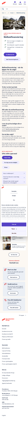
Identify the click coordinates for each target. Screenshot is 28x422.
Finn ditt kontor (14, 307)
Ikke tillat (14, 233)
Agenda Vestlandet (7, 383)
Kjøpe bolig (7, 157)
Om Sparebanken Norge (8, 372)
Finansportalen (6, 358)
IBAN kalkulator (6, 348)
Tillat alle (14, 224)
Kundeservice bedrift (7, 334)
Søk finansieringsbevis (12, 59)
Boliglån (12, 12)
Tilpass (13, 228)
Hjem (3, 12)
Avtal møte (13, 293)
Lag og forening (6, 350)
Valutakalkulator (6, 353)
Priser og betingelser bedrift (9, 364)
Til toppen (21, 315)
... (7, 12)
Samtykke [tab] (14, 191)
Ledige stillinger (6, 375)
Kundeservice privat (7, 331)
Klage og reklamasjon (7, 336)
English (4, 415)
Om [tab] (14, 200)
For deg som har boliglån (10, 162)
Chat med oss (13, 277)
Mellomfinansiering (20, 12)
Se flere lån (14, 254)
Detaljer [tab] (14, 195)
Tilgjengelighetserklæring (8, 380)
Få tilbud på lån (10, 54)
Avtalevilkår (5, 356)
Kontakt (4, 328)
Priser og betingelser (7, 361)
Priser (6, 167)
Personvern (5, 378)
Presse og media (6, 339)
